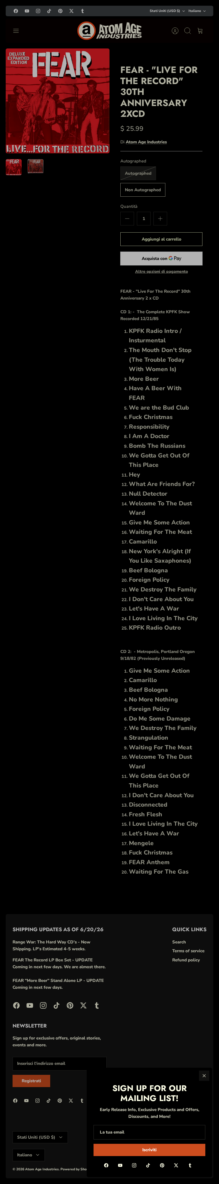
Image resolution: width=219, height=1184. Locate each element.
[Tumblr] (190, 1165)
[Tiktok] (148, 1165)
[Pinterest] (162, 1165)
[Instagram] (134, 1165)
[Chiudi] (204, 1076)
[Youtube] (120, 1165)
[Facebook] (106, 1165)
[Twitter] (176, 1165)
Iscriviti (149, 1150)
